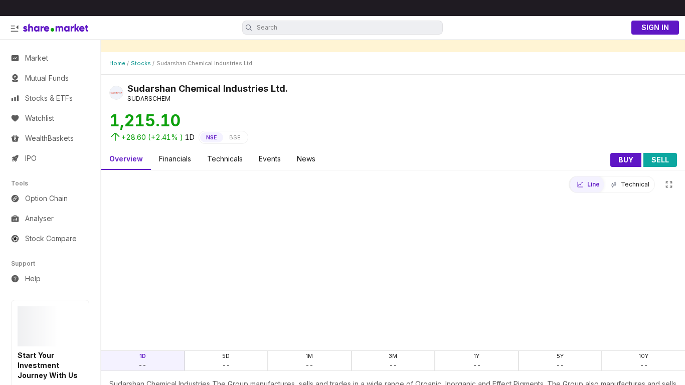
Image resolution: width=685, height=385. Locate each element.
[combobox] (348, 27)
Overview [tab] (126, 158)
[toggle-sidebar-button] (14, 28)
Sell (660, 159)
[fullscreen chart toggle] (669, 184)
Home (117, 63)
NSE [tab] (211, 137)
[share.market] (55, 28)
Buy (625, 159)
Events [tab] (270, 158)
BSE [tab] (235, 137)
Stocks (141, 63)
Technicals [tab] (225, 158)
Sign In (655, 27)
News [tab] (306, 158)
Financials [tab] (175, 158)
